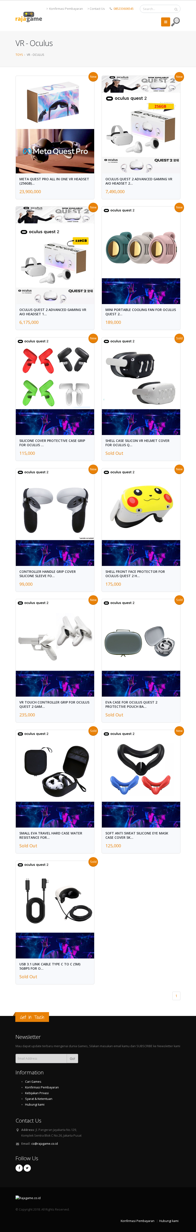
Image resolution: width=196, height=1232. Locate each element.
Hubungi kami (34, 1105)
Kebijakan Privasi (37, 1093)
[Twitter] (27, 1168)
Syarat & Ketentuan (38, 1099)
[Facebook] (19, 1168)
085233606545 (124, 9)
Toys (19, 55)
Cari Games (33, 1082)
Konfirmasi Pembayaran (66, 9)
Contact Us (97, 9)
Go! (72, 1058)
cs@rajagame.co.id (44, 1144)
